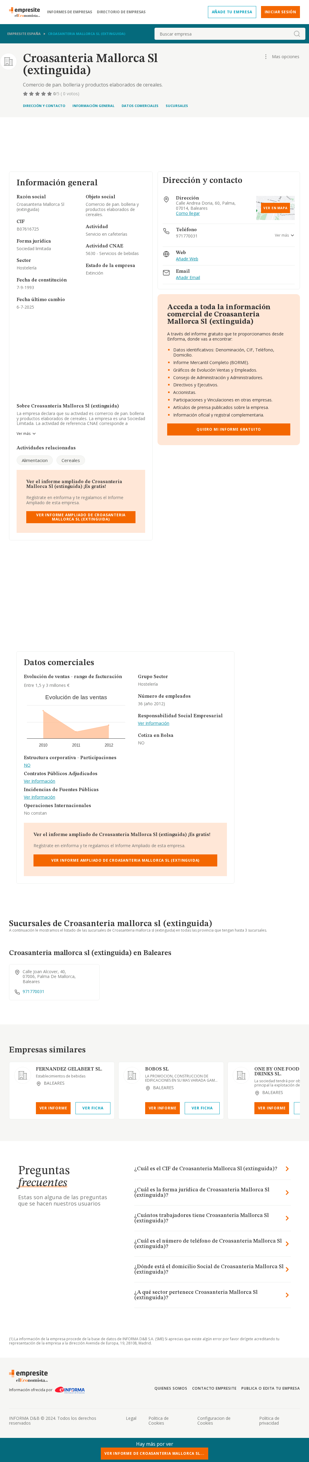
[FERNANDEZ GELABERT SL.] (22, 1075)
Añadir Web (187, 259)
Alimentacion (35, 460)
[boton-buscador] (297, 34)
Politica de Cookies (158, 1420)
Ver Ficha (92, 1108)
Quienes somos (170, 1388)
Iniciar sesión (280, 11)
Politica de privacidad (269, 1420)
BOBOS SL (157, 1069)
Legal (131, 1418)
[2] (32, 93)
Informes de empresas (69, 12)
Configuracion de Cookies (214, 1420)
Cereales (71, 460)
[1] (26, 93)
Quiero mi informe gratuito (228, 429)
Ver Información (39, 781)
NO (27, 765)
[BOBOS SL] (131, 1075)
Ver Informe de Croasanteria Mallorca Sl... (154, 1453)
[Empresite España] (27, 12)
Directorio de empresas (121, 12)
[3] (38, 93)
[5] (50, 93)
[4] (44, 93)
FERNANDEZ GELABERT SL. (69, 1069)
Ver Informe (53, 1108)
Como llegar (188, 213)
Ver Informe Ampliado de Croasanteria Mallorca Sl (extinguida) (81, 517)
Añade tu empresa (232, 11)
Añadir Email (188, 277)
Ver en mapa (275, 208)
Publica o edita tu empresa (270, 1388)
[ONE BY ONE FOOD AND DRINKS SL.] (241, 1075)
